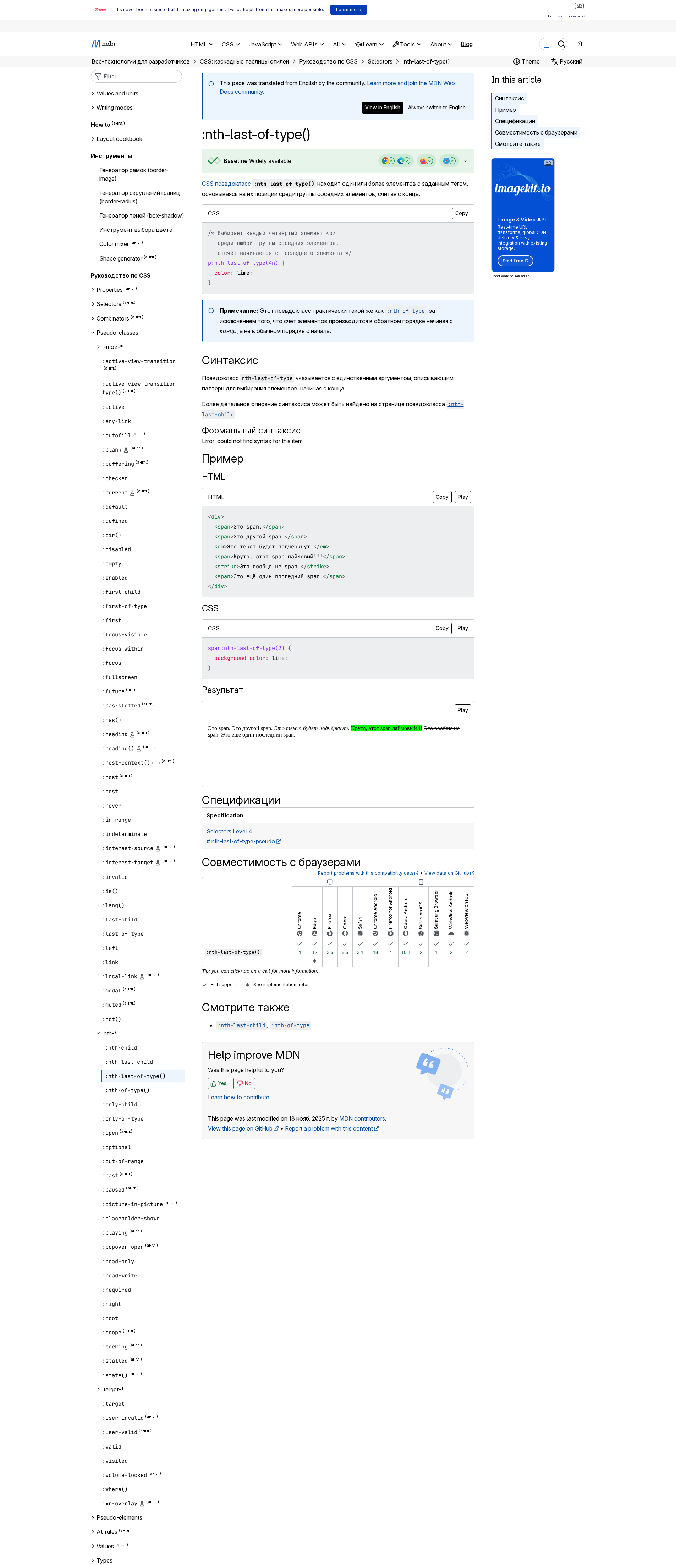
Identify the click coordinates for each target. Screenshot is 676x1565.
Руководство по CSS (120, 275)
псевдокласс (233, 183)
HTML (213, 476)
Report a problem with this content (329, 1128)
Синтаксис (509, 98)
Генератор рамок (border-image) (134, 174)
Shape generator (120, 258)
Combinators (113, 318)
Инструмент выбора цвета (135, 229)
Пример (505, 109)
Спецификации (515, 121)
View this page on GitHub (240, 1128)
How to (100, 124)
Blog (467, 44)
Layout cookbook (119, 138)
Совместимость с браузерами (536, 132)
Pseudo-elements (119, 1517)
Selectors (109, 304)
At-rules (107, 1531)
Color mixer (114, 244)
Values (105, 1546)
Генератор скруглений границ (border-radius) (139, 197)
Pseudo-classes (117, 332)
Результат (222, 690)
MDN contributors (362, 1118)
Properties (110, 289)
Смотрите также (518, 143)
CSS (208, 183)
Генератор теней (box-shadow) (141, 215)
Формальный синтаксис (251, 430)
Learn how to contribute (238, 1097)
